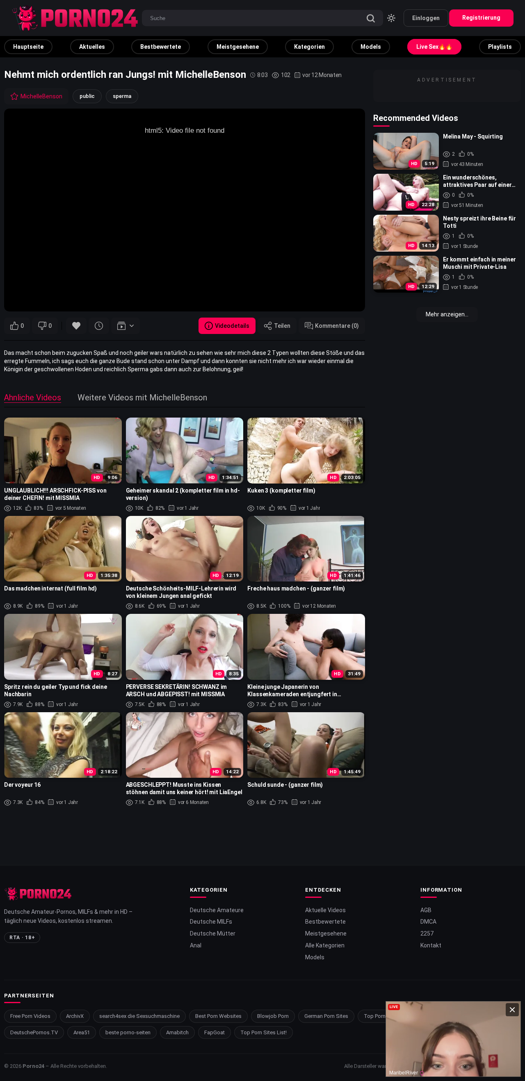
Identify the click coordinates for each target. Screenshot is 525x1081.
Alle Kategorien (325, 945)
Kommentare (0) (337, 325)
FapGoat (214, 1032)
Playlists (500, 46)
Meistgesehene (238, 46)
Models (371, 46)
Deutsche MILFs (211, 921)
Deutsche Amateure (217, 910)
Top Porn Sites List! (263, 1032)
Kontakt (430, 945)
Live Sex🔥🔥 (434, 46)
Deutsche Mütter (212, 933)
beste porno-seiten (128, 1032)
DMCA (428, 921)
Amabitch (177, 1032)
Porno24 (33, 1066)
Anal (195, 945)
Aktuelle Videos (325, 910)
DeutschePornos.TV (34, 1032)
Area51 (81, 1032)
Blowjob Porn (273, 1016)
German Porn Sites (326, 1016)
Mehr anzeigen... (447, 314)
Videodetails (232, 325)
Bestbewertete (160, 46)
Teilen (282, 325)
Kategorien (309, 46)
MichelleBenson (41, 96)
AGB (425, 910)
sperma (122, 96)
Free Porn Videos (30, 1016)
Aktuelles (92, 46)
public (87, 96)
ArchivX (75, 1016)
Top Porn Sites (381, 1016)
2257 (427, 933)
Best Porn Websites (218, 1016)
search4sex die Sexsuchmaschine (139, 1016)
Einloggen (426, 18)
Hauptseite (28, 46)
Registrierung (481, 17)
